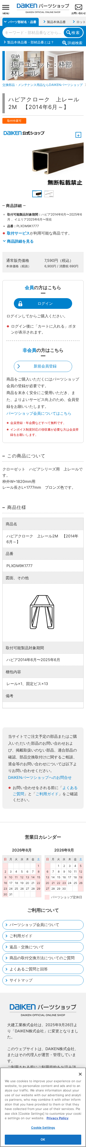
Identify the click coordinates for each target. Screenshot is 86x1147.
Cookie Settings (43, 1127)
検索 (75, 32)
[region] (43, 1107)
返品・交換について (27, 947)
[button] (37, 193)
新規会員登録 (45, 366)
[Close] (80, 1074)
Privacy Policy (58, 1118)
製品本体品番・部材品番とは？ (30, 42)
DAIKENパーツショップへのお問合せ (40, 777)
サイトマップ (21, 980)
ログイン (45, 303)
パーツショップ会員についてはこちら (38, 413)
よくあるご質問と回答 (29, 969)
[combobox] (43, 32)
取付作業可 (14, 120)
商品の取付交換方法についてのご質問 (42, 957)
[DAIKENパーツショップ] (43, 6)
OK (43, 1139)
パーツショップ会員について (34, 924)
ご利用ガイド (47, 793)
